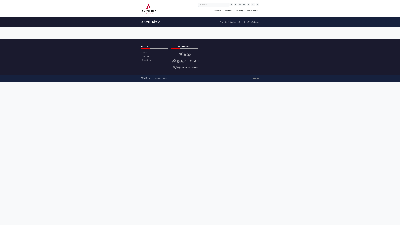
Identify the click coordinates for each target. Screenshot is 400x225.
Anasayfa (217, 11)
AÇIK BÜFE (241, 22)
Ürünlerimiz (232, 22)
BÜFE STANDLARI (253, 22)
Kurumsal (228, 11)
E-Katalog (239, 11)
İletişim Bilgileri (253, 11)
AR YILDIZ (145, 46)
